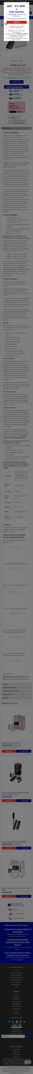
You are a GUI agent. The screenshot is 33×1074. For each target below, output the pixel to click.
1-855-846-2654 (13, 14)
